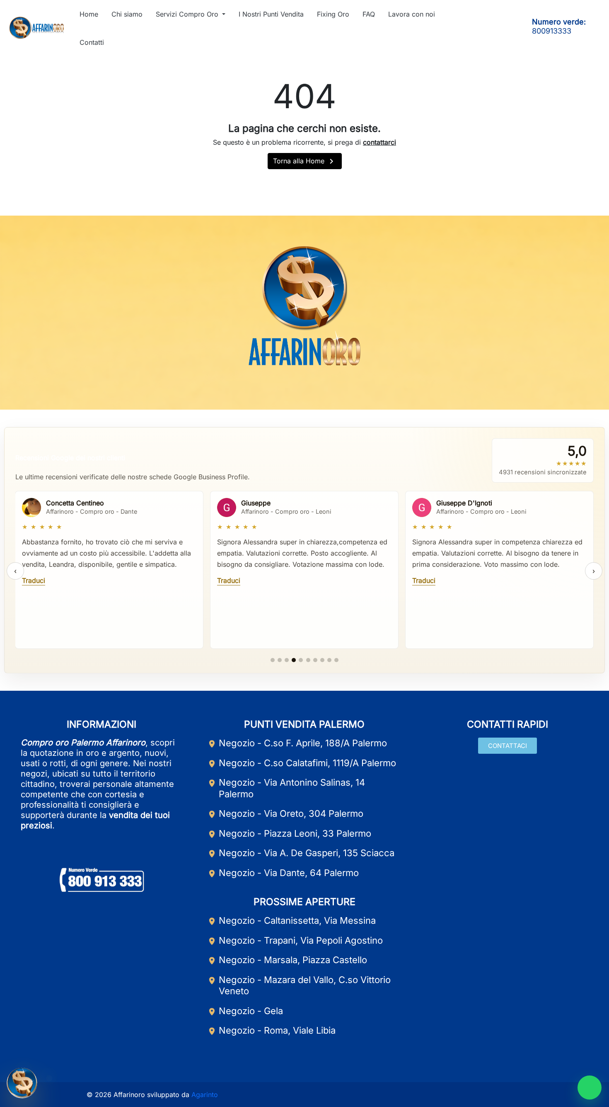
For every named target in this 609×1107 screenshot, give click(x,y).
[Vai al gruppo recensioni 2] (280, 660)
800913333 (551, 31)
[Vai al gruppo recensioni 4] (294, 660)
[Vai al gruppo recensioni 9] (329, 660)
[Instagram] (493, 27)
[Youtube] (479, 27)
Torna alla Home (304, 161)
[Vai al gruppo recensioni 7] (315, 660)
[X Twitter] (324, 389)
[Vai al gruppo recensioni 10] (336, 660)
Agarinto (204, 1094)
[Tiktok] (508, 27)
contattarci (379, 142)
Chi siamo (127, 14)
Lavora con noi (411, 14)
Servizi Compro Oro (188, 14)
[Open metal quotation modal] (21, 1085)
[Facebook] (464, 27)
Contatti (92, 42)
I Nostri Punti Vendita (271, 14)
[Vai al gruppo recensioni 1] (273, 660)
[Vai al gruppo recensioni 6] (308, 660)
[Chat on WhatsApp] (590, 1087)
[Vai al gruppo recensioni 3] (287, 660)
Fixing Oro (333, 14)
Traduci (33, 580)
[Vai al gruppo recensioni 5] (301, 660)
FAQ (368, 14)
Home (89, 14)
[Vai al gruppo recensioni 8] (322, 660)
